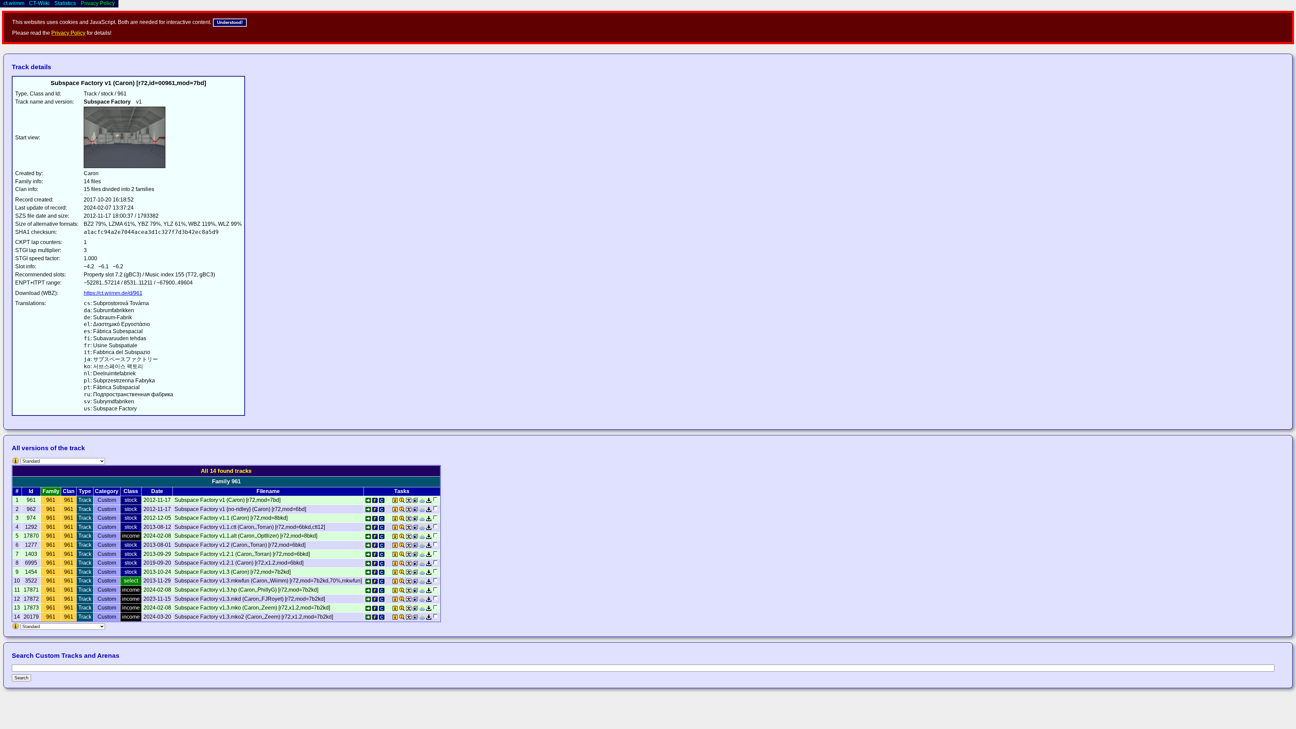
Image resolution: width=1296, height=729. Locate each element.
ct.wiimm (13, 3)
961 (50, 500)
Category (106, 491)
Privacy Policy (68, 33)
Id (31, 491)
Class (131, 491)
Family (51, 491)
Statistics (65, 3)
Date (157, 491)
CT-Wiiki (39, 3)
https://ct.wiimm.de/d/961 (113, 293)
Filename (268, 491)
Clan (69, 491)
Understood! (230, 22)
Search (21, 677)
